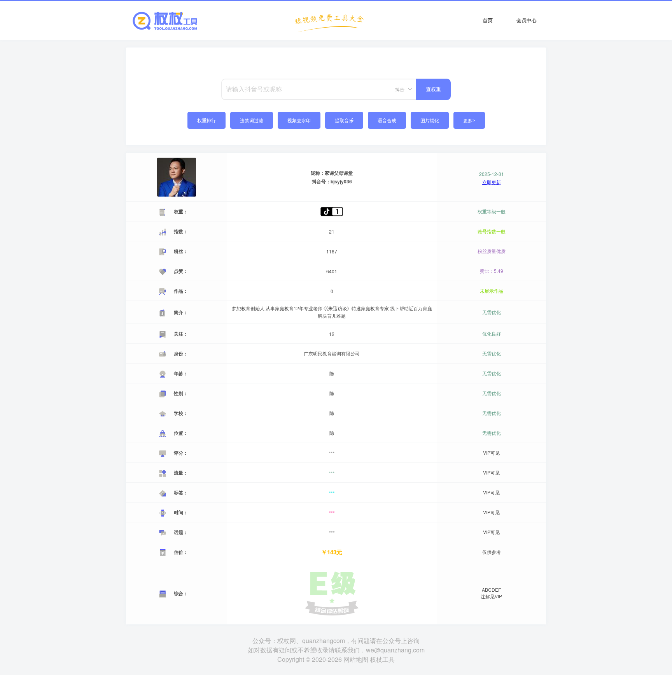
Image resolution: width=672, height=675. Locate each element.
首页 (488, 20)
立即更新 (491, 182)
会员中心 (526, 20)
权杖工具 (382, 659)
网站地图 (355, 659)
